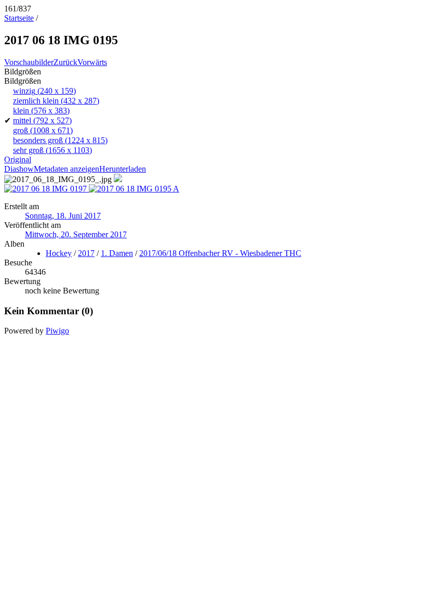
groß (43, 130)
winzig (44, 90)
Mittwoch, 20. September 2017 (76, 234)
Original (17, 159)
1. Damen (117, 253)
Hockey (59, 253)
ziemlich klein (56, 100)
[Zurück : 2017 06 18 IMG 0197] (46, 188)
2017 (86, 253)
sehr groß (52, 150)
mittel (42, 120)
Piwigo (57, 330)
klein (41, 110)
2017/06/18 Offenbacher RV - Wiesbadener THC (220, 253)
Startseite (19, 18)
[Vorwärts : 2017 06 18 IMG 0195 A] (134, 188)
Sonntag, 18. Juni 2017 (63, 215)
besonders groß (60, 140)
